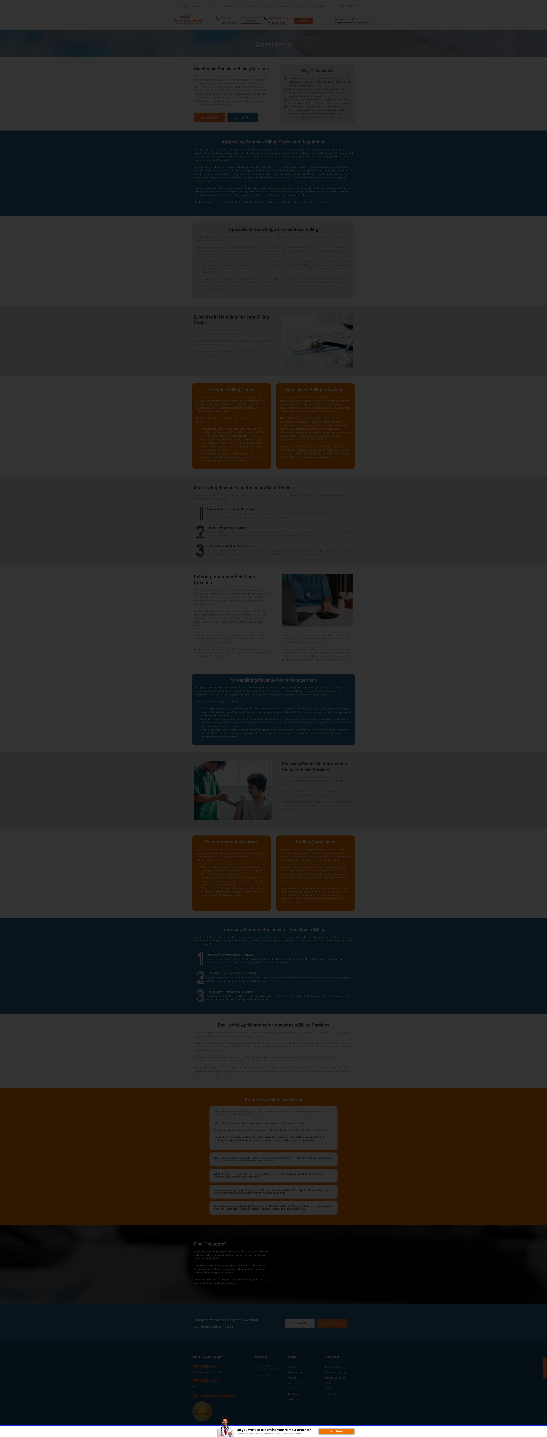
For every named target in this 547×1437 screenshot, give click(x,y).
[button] (543, 1422)
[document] (273, 718)
